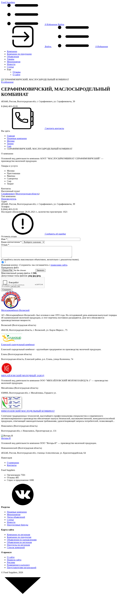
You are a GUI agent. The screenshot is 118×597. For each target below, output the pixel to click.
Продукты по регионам (18, 545)
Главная (11, 136)
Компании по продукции (19, 54)
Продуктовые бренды (17, 525)
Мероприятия (13, 61)
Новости (11, 64)
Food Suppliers (8, 2)
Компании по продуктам (19, 537)
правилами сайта (59, 265)
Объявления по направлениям (22, 540)
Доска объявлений (16, 517)
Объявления (13, 56)
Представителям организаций (21, 567)
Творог (10, 143)
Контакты (12, 465)
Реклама (11, 562)
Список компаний (16, 547)
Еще (9, 69)
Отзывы (17, 72)
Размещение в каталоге (18, 565)
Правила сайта (14, 560)
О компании (13, 462)
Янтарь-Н (6, 438)
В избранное (7, 82)
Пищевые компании (17, 138)
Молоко (11, 141)
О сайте (16, 74)
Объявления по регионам (19, 542)
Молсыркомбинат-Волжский (15, 310)
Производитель (8, 199)
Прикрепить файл (10, 267)
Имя (4, 239)
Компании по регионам (18, 534)
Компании (12, 51)
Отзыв (5, 245)
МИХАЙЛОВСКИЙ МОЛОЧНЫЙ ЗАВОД (22, 375)
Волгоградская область (27, 194)
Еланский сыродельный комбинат (18, 344)
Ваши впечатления (11, 242)
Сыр (9, 146)
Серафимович (8, 194)
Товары (10, 59)
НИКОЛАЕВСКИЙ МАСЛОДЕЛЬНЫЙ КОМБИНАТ (28, 411)
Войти (61, 24)
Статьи (10, 67)
